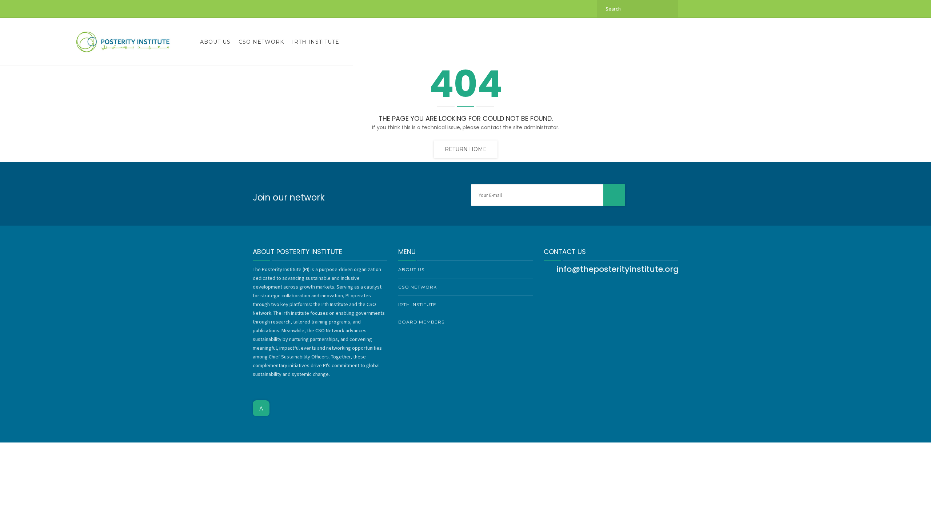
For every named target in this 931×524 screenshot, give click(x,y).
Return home (466, 149)
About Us (215, 42)
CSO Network (261, 42)
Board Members (421, 322)
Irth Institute (315, 42)
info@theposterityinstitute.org (617, 269)
